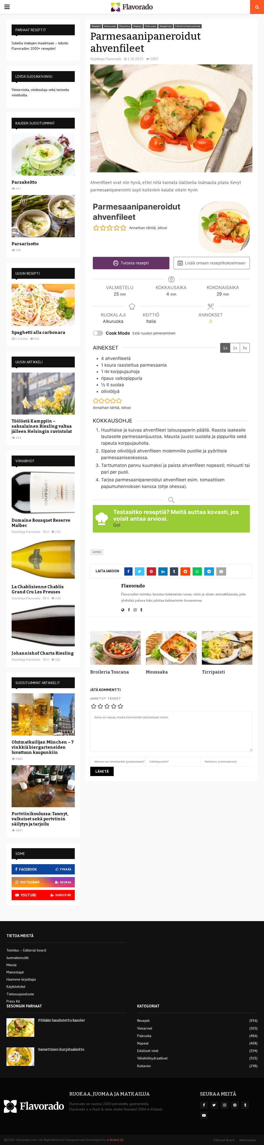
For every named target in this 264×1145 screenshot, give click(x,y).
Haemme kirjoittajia (21, 979)
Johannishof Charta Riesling (43, 653)
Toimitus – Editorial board (26, 950)
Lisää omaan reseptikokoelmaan (214, 262)
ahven (97, 552)
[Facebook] (204, 1105)
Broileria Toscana (109, 672)
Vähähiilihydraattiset (187, 26)
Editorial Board (224, 1140)
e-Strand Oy (115, 1140)
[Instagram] (224, 1105)
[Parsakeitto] (43, 155)
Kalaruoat (110, 26)
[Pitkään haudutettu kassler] (20, 1027)
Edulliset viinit (147, 1050)
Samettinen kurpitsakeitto (61, 1049)
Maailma (124, 26)
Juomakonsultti (17, 957)
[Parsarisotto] (43, 216)
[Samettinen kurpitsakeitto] (20, 1056)
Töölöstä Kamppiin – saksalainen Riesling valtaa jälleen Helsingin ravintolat (42, 426)
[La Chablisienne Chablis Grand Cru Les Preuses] (43, 559)
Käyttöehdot (15, 986)
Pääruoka (150, 26)
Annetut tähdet (105, 698)
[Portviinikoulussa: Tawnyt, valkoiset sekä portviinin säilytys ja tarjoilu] (43, 786)
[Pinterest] (235, 1105)
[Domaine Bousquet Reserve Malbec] (43, 492)
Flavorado (113, 58)
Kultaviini (144, 1066)
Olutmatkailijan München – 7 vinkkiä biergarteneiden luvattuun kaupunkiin (43, 747)
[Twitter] (214, 1105)
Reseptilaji (166, 26)
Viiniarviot (144, 1028)
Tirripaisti (213, 672)
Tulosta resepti (134, 262)
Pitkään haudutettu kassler (61, 1020)
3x (245, 347)
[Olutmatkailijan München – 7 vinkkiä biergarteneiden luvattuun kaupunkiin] (43, 714)
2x (235, 347)
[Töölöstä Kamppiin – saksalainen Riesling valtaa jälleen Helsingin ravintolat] (43, 394)
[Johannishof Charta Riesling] (43, 626)
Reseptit (96, 26)
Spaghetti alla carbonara (38, 332)
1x (225, 347)
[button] (96, 228)
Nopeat (137, 26)
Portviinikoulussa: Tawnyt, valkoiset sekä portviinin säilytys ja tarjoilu (40, 819)
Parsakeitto (24, 182)
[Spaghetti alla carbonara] (43, 305)
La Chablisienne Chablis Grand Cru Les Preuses (38, 589)
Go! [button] (116, 525)
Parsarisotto (25, 243)
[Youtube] (204, 1115)
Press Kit (13, 1001)
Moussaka (157, 672)
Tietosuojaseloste (20, 994)
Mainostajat (15, 972)
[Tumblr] (245, 1105)
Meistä (11, 965)
